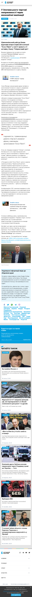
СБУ (23, 316)
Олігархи (7, 308)
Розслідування (13, 318)
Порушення (7, 310)
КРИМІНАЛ (4, 18)
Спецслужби (16, 316)
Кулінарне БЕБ (7, 499)
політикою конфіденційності (11, 591)
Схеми (5, 39)
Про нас (5, 584)
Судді (28, 316)
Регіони (6, 313)
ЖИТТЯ (3, 577)
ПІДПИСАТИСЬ (27, 339)
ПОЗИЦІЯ (3, 563)
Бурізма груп (26, 313)
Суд (5, 318)
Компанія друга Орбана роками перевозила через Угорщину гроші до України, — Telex (15, 466)
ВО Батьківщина (24, 318)
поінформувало (15, 57)
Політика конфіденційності (20, 584)
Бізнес (6, 319)
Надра (20, 308)
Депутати (7, 316)
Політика (7, 315)
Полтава (17, 313)
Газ (12, 313)
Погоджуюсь (16, 595)
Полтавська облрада (19, 315)
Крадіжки (27, 312)
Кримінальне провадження (13, 312)
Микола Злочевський (11, 307)
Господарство (14, 319)
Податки (24, 319)
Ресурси (27, 308)
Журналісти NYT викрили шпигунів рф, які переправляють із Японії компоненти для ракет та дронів (15, 402)
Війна (4, 383)
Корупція (23, 307)
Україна (14, 308)
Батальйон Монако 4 (10, 369)
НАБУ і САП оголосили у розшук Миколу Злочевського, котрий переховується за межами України (15, 240)
